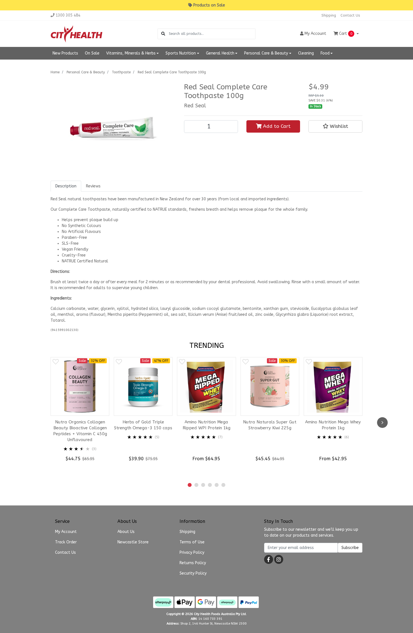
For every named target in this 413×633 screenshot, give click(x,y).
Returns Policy (193, 563)
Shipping (328, 15)
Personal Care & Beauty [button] (266, 53)
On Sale (92, 53)
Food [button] (325, 53)
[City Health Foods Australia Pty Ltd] (77, 33)
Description (65, 186)
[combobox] (212, 34)
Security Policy (193, 573)
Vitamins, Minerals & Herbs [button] (131, 53)
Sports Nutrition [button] (180, 53)
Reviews (93, 186)
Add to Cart (276, 126)
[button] (335, 126)
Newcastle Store (133, 542)
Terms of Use (192, 542)
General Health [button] (220, 53)
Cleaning (306, 53)
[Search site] (163, 34)
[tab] (66, 186)
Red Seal (195, 106)
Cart (345, 33)
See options (209, 469)
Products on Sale (209, 5)
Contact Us (350, 15)
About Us (126, 531)
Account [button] (315, 33)
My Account (66, 531)
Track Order (66, 542)
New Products (65, 53)
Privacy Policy (192, 552)
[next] (382, 422)
